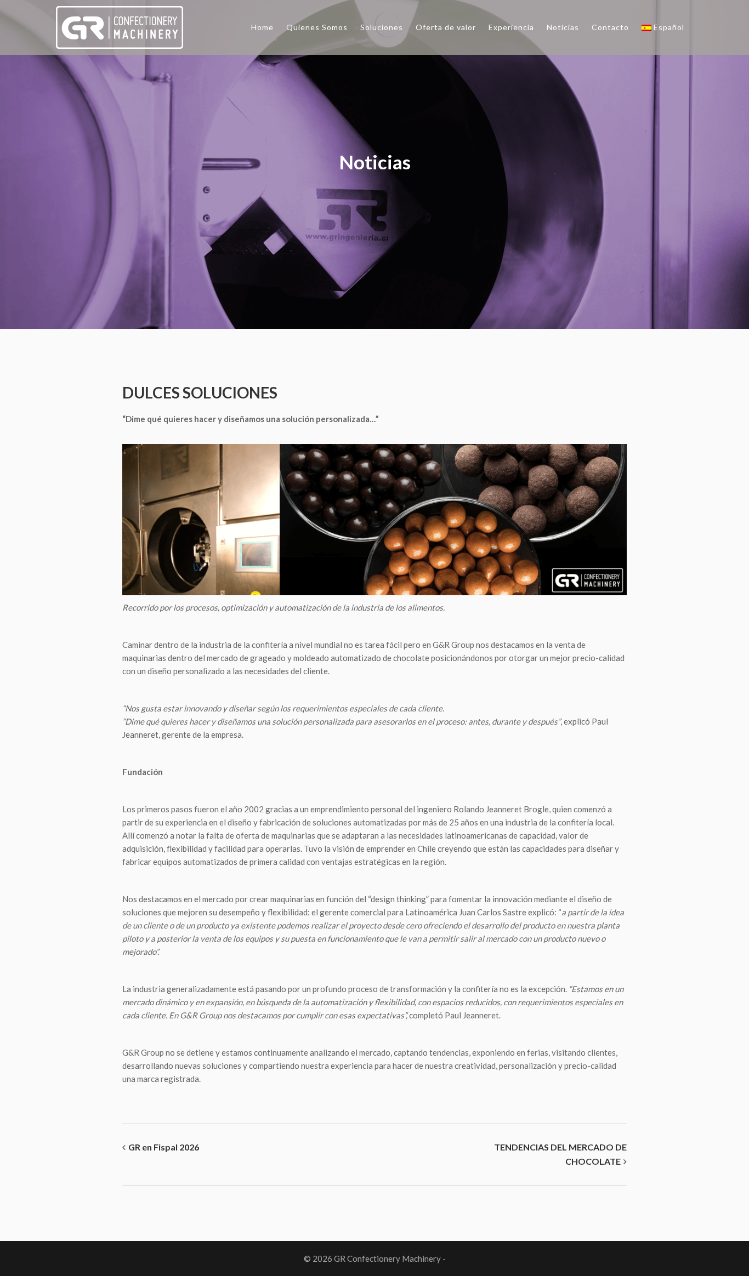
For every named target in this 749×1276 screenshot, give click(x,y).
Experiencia (511, 27)
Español (669, 27)
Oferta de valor (446, 27)
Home (262, 27)
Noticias (563, 27)
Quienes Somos (317, 27)
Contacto (610, 27)
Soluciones (381, 27)
